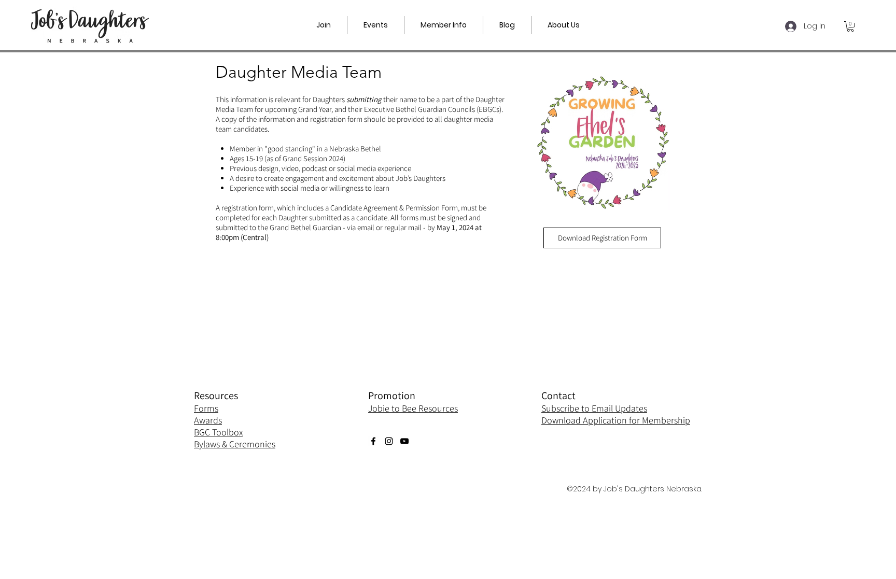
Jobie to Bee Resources (413, 408)
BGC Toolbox (218, 432)
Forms (206, 408)
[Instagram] (389, 441)
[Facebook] (373, 441)
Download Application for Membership (615, 420)
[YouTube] (404, 441)
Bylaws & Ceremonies (234, 444)
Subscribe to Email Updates (594, 408)
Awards (208, 420)
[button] (375, 25)
